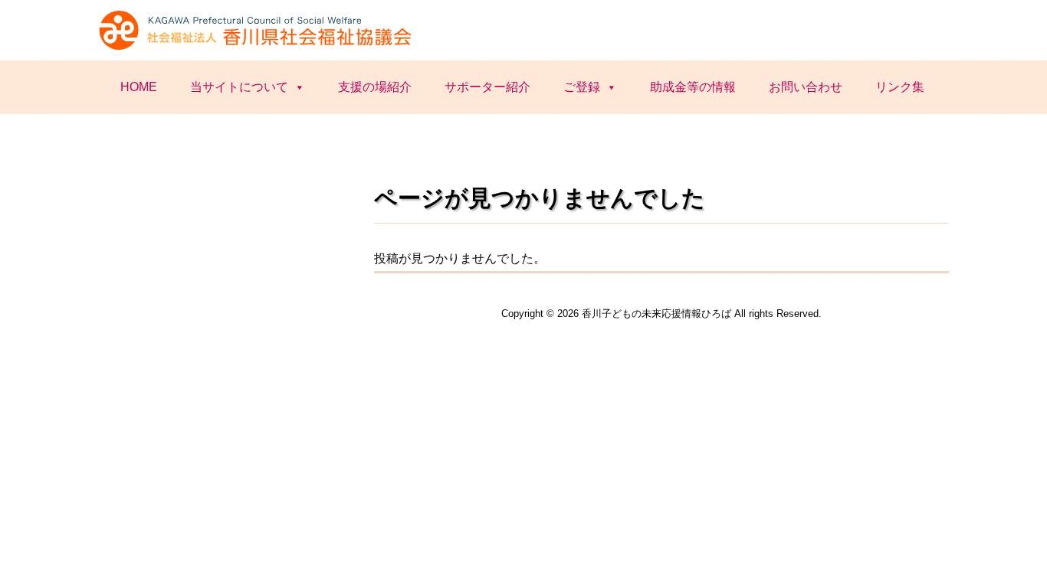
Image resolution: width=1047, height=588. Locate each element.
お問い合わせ (805, 86)
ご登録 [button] (581, 86)
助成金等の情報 (693, 86)
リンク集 (899, 86)
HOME (138, 86)
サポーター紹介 (487, 86)
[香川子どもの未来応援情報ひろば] (257, 47)
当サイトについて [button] (239, 86)
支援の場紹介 (375, 86)
